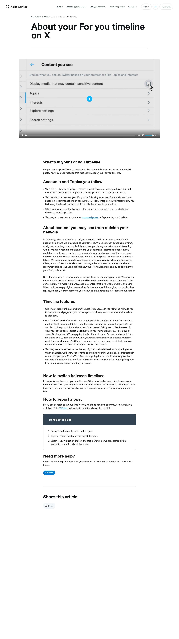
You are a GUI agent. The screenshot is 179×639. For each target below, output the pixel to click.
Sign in (146, 7)
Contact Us (166, 7)
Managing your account (76, 7)
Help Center (36, 16)
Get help (49, 473)
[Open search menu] (155, 7)
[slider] (80, 135)
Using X (60, 7)
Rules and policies (117, 7)
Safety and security (98, 7)
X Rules (63, 408)
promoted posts (90, 217)
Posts (46, 16)
